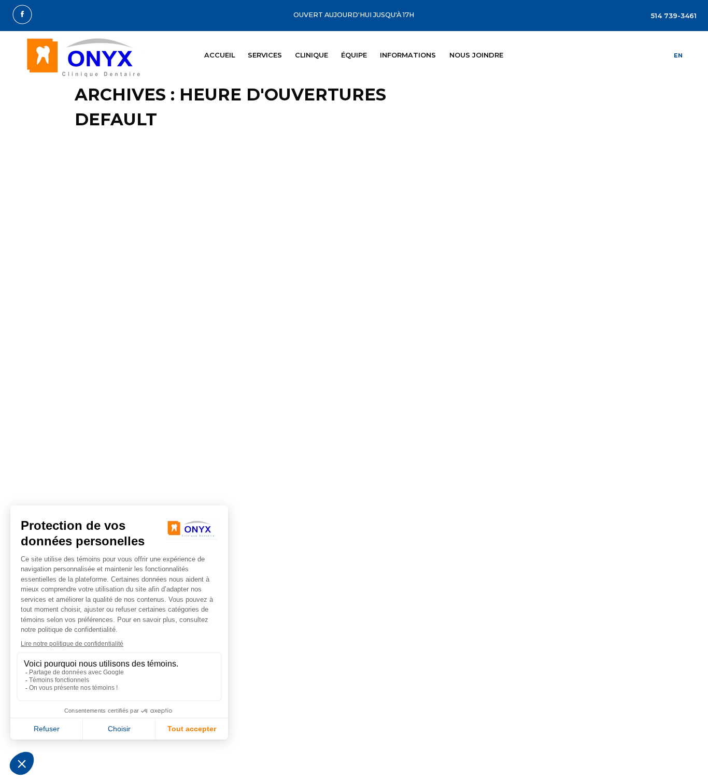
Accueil (219, 55)
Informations (408, 55)
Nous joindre (476, 55)
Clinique (311, 55)
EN (678, 55)
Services (265, 55)
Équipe (354, 55)
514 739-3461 (674, 16)
